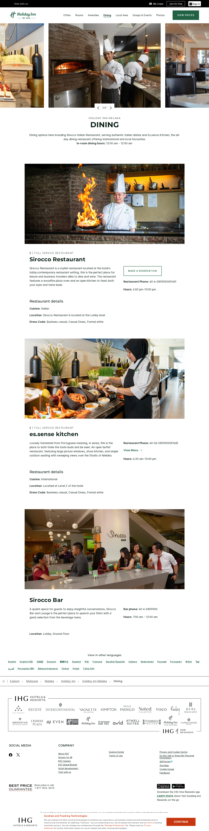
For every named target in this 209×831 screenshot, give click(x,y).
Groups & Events (142, 15)
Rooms (79, 15)
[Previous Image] (99, 107)
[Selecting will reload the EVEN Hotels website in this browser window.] (55, 721)
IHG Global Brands (67, 764)
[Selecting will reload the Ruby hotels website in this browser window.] (175, 708)
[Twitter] (18, 755)
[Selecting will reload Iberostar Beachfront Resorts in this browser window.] (20, 721)
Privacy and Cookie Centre (173, 752)
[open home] (4, 681)
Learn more (165, 796)
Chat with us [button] (21, 3)
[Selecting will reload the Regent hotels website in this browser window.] (35, 708)
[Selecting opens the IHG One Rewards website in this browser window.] (178, 731)
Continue (181, 821)
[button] (194, 3)
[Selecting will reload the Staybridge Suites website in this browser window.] (152, 721)
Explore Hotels (116, 752)
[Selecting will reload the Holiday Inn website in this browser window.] (88, 721)
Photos (160, 15)
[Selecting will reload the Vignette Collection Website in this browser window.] (88, 708)
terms (150, 822)
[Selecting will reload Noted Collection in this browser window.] (145, 708)
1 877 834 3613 (44, 788)
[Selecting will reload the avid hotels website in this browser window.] (118, 721)
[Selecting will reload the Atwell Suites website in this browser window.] (133, 721)
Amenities (93, 15)
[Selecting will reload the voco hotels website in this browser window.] (161, 708)
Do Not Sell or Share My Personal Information (177, 756)
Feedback (165, 773)
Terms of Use (116, 755)
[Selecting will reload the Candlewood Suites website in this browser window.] (189, 721)
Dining (107, 15)
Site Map (164, 765)
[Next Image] (110, 107)
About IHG (63, 753)
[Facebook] (11, 755)
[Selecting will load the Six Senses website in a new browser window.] (18, 708)
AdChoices (165, 761)
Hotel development (68, 768)
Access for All (65, 757)
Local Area (122, 15)
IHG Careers (64, 761)
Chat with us (64, 772)
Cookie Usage (167, 769)
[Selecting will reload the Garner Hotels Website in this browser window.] (104, 721)
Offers (67, 15)
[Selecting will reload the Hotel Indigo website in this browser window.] (127, 708)
